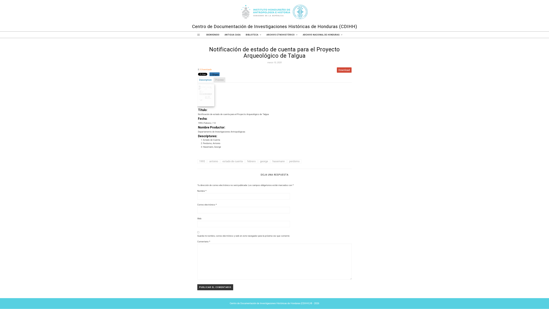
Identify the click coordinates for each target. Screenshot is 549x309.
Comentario (203, 241)
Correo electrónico (207, 204)
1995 (202, 161)
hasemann (278, 161)
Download (344, 70)
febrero (251, 161)
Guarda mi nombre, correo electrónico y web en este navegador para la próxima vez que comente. (243, 236)
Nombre (201, 191)
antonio (213, 161)
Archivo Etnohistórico (280, 35)
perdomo (294, 161)
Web (199, 218)
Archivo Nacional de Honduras (321, 35)
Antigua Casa (233, 35)
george (264, 161)
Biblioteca (252, 35)
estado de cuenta (232, 161)
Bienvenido (212, 35)
